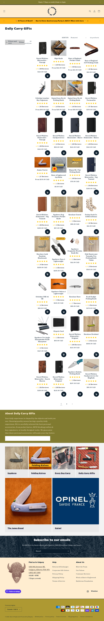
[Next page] (72, 404)
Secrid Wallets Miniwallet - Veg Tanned (91, 177)
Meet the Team (81, 567)
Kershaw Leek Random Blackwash (42, 256)
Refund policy (39, 616)
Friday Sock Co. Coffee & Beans (91, 216)
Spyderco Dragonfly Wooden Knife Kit (75, 251)
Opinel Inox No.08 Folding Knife (75, 99)
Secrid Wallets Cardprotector (58, 137)
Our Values (80, 570)
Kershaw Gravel (75, 215)
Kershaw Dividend (91, 334)
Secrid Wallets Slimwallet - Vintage (42, 138)
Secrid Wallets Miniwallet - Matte (74, 137)
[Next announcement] (100, 2)
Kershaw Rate (75, 297)
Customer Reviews (83, 574)
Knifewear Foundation (84, 581)
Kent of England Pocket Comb (74, 59)
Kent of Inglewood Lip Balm (58, 176)
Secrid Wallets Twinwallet (91, 99)
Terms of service (61, 616)
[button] (4, 11)
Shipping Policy (58, 577)
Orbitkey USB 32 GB (42, 298)
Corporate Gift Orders (60, 570)
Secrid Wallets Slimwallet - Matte (91, 137)
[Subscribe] (68, 551)
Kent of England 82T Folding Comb (91, 62)
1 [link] (61, 404)
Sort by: (65, 37)
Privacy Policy (57, 574)
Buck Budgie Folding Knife (91, 298)
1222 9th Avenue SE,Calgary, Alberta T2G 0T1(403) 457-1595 (39, 570)
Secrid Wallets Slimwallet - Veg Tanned (42, 217)
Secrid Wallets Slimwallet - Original (75, 336)
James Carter (42, 170)
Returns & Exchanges (60, 567)
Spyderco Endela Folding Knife (75, 373)
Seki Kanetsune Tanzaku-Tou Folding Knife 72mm (91, 257)
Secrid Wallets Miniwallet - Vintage (42, 60)
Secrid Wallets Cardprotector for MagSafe (91, 376)
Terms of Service (58, 581)
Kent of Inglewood (15, 616)
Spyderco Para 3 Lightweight (58, 260)
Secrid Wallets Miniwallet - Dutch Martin (42, 379)
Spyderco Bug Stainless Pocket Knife (58, 217)
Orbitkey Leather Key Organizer (42, 99)
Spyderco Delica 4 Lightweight (58, 293)
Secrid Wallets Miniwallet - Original (58, 379)
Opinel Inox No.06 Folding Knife (58, 99)
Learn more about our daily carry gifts (27, 438)
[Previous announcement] (4, 2)
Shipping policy (73, 616)
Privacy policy (49, 616)
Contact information (86, 616)
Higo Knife (58, 58)
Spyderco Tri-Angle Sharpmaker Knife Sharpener (42, 339)
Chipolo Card (58, 331)
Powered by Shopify (27, 616)
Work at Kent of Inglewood (86, 577)
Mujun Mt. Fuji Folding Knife (75, 171)
